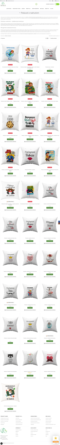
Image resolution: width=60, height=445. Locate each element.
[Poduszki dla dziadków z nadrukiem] (30, 156)
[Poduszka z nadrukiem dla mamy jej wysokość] (10, 258)
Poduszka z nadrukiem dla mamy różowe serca (30, 271)
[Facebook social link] (49, 1)
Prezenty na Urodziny (49, 418)
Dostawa (17, 434)
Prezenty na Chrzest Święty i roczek (50, 424)
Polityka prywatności (18, 429)
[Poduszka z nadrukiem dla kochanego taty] (49, 190)
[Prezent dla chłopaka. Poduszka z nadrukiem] (10, 392)
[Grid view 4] (48, 38)
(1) (31, 372)
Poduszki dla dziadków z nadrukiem (30, 169)
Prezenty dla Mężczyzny (19, 424)
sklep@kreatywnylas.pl (5, 439)
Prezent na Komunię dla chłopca (35, 418)
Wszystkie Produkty (33, 434)
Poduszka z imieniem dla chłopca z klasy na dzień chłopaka (49, 101)
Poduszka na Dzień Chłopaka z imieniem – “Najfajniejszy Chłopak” (10, 101)
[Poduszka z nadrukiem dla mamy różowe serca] (30, 258)
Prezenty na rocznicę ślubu (4, 421)
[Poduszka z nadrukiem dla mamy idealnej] (49, 224)
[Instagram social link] (50, 1)
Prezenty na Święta (48, 419)
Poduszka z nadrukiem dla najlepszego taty (10, 304)
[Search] (36, 4)
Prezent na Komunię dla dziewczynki (36, 419)
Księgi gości (32, 424)
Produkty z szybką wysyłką (34, 429)
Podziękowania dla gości (34, 421)
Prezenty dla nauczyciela (19, 422)
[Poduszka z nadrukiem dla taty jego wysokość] (30, 324)
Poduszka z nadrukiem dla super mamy (30, 304)
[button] (10, 139)
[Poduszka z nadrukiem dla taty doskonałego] (10, 324)
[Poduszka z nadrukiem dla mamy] (30, 224)
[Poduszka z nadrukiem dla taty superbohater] (10, 358)
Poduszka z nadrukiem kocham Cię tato (49, 371)
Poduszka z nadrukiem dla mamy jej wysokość (10, 271)
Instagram (47, 434)
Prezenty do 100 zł (48, 422)
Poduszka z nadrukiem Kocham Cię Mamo (30, 371)
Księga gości (2, 424)
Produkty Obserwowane (34, 431)
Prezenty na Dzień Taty (19, 419)
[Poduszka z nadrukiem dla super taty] (49, 291)
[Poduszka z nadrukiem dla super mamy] (30, 291)
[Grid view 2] (45, 38)
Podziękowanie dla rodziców (5, 418)
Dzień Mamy (17, 418)
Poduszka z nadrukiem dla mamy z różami (50, 271)
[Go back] (20, 13)
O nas (46, 429)
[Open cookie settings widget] (1, 443)
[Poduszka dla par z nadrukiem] (49, 53)
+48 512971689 (5, 438)
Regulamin (17, 431)
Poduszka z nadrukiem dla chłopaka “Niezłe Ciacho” (10, 135)
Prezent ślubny (3, 422)
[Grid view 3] (47, 38)
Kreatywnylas (2, 35)
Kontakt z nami (48, 431)
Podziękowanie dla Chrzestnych (35, 422)
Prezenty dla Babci (18, 421)
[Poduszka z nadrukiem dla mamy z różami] (49, 258)
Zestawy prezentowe (48, 421)
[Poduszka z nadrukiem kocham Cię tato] (49, 358)
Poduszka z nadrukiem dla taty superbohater (10, 371)
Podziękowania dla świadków (5, 419)
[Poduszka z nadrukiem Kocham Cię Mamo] (30, 358)
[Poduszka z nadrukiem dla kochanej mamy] (10, 224)
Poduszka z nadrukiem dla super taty (50, 304)
